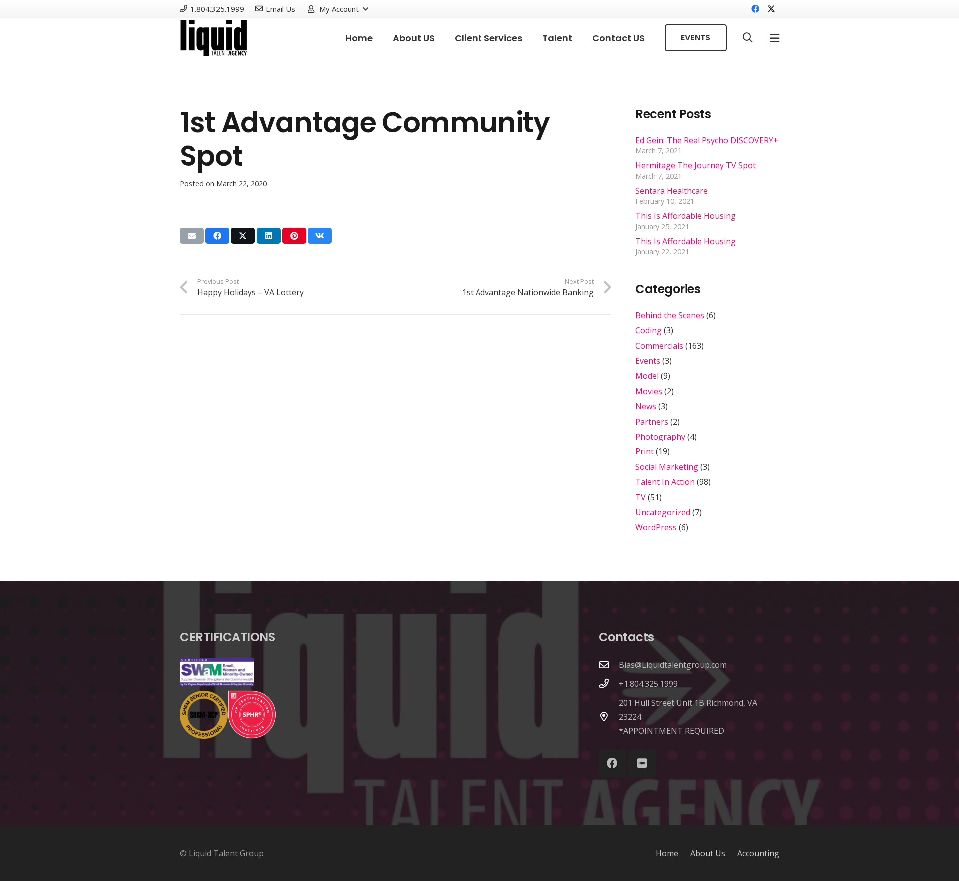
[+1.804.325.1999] (609, 683)
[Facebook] (755, 9)
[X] (771, 9)
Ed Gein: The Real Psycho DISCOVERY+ (706, 140)
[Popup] (774, 38)
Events (647, 360)
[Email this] (192, 236)
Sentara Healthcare (671, 190)
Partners (651, 421)
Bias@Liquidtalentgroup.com (673, 664)
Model (647, 375)
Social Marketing (666, 466)
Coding (648, 330)
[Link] (214, 38)
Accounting (758, 853)
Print (644, 451)
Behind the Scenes (669, 315)
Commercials (659, 345)
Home (667, 853)
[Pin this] (294, 236)
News (645, 406)
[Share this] (217, 236)
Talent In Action (665, 481)
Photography (660, 436)
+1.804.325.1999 (648, 683)
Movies (648, 391)
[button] (337, 8)
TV (640, 497)
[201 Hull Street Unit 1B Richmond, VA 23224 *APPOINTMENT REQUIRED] (609, 716)
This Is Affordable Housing (685, 215)
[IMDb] (642, 763)
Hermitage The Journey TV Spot (695, 165)
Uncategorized (662, 512)
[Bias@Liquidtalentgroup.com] (609, 664)
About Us (707, 853)
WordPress (656, 527)
